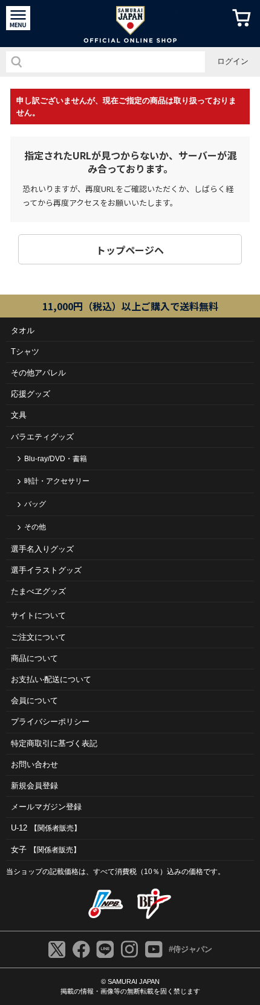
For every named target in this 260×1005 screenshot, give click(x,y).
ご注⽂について (38, 637)
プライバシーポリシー (50, 721)
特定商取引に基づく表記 (54, 743)
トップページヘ (130, 250)
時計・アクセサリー (56, 481)
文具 (19, 415)
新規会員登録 (34, 785)
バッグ (35, 504)
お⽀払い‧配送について (51, 679)
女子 (45, 849)
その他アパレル (38, 372)
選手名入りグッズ (42, 549)
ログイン (233, 61)
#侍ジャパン (190, 949)
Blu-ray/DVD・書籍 (55, 459)
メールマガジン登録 (46, 806)
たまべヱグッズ (38, 591)
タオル (22, 330)
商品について (34, 658)
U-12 (46, 827)
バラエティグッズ (42, 436)
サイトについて (38, 615)
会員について (34, 700)
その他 (35, 527)
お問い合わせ (34, 764)
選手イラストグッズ (46, 570)
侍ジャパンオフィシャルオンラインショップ (130, 23)
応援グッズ (30, 393)
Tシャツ (25, 351)
